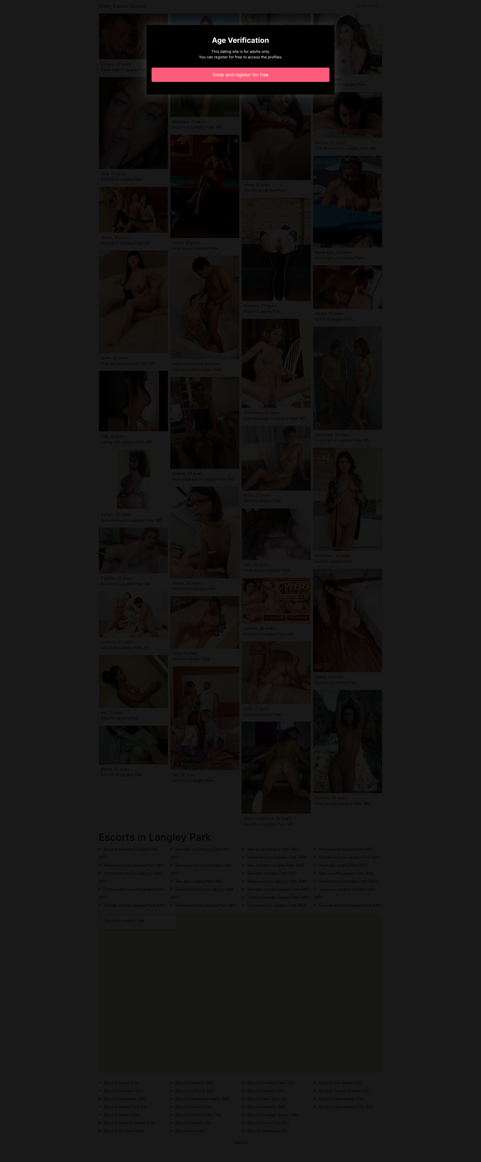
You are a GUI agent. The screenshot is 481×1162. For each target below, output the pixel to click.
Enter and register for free (240, 74)
